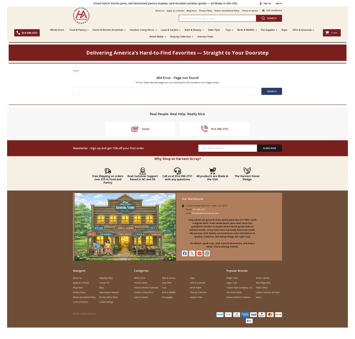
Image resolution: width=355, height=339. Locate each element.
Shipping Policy (106, 278)
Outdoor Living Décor (142, 29)
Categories (141, 271)
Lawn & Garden (169, 29)
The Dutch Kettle (234, 292)
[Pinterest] (199, 253)
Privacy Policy (205, 10)
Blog (101, 287)
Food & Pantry (77, 29)
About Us (159, 10)
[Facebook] (184, 253)
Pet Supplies (268, 29)
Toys (228, 29)
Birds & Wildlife (245, 29)
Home (76, 70)
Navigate (79, 271)
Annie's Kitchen (263, 278)
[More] (87, 30)
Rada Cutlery (261, 287)
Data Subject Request (109, 292)
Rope (284, 29)
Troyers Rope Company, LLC (239, 287)
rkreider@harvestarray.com (205, 213)
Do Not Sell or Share (108, 297)
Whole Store (57, 29)
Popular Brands (237, 271)
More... (259, 297)
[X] (192, 253)
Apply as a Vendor (175, 10)
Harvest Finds (205, 36)
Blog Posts (192, 10)
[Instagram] (207, 253)
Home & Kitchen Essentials (107, 29)
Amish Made (156, 36)
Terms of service (250, 10)
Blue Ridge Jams (263, 282)
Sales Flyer (214, 29)
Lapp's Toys (231, 282)
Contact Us (104, 282)
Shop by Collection (180, 36)
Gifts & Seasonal (302, 29)
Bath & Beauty (193, 29)
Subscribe (269, 148)
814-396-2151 (199, 209)
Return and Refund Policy (227, 10)
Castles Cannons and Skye (268, 292)
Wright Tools (232, 278)
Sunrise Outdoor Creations (238, 297)
